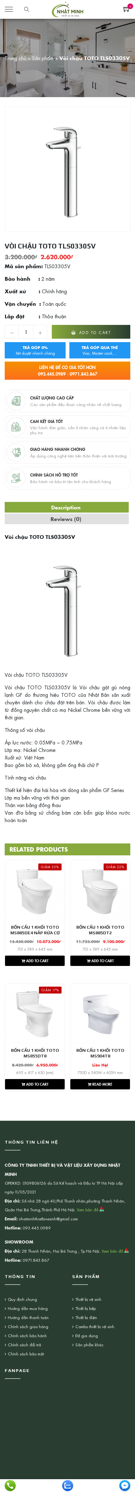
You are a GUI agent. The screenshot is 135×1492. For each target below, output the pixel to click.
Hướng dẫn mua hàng (28, 1308)
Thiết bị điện (86, 1317)
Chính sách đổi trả (24, 1345)
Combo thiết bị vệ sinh (94, 1326)
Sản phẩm (43, 58)
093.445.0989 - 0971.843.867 (67, 370)
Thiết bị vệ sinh (88, 1299)
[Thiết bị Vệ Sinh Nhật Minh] (67, 8)
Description (66, 507)
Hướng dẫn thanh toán (28, 1317)
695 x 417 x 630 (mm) (34, 1072)
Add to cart (95, 332)
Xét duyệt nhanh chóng (35, 350)
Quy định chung (22, 1299)
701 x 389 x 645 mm (34, 949)
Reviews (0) (66, 518)
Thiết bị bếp (85, 1308)
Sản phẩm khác (89, 1345)
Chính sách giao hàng (28, 1326)
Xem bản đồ (88, 1210)
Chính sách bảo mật (26, 1354)
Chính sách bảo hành (27, 1335)
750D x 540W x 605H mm (100, 1072)
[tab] (66, 507)
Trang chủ (15, 58)
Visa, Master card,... (100, 350)
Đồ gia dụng (86, 1335)
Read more (101, 1084)
